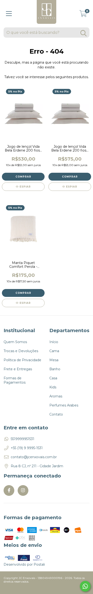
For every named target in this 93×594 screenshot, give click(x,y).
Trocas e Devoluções (21, 351)
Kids (52, 387)
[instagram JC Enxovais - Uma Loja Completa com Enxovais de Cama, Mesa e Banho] (23, 490)
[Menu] (9, 14)
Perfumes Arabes (63, 405)
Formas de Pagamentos (15, 380)
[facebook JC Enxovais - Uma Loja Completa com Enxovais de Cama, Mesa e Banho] (9, 490)
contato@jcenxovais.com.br (34, 457)
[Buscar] (83, 33)
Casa (53, 378)
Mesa (53, 360)
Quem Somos (15, 342)
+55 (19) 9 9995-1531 (27, 448)
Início (53, 342)
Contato (56, 414)
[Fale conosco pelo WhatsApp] (85, 586)
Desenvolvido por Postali (24, 564)
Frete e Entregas (18, 369)
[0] (83, 15)
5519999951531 (22, 439)
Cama (54, 351)
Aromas (55, 396)
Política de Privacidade (22, 360)
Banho (54, 369)
